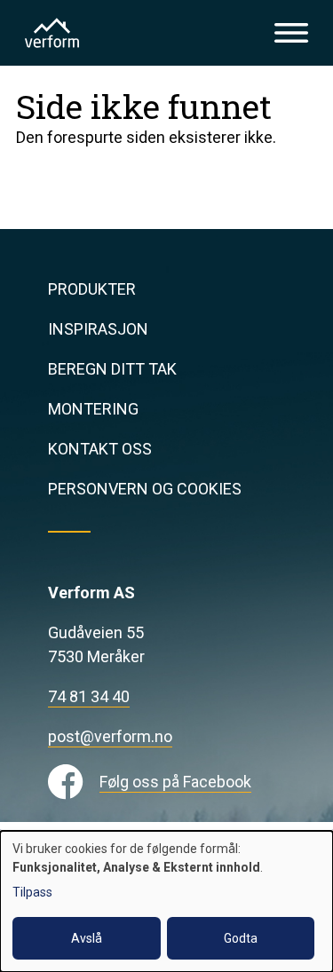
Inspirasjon (98, 329)
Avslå (86, 938)
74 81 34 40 (89, 696)
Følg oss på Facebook (175, 781)
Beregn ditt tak (112, 369)
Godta (241, 938)
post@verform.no (110, 736)
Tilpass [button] (32, 892)
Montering (93, 408)
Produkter (92, 289)
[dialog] (166, 901)
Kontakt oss (100, 448)
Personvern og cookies (145, 488)
